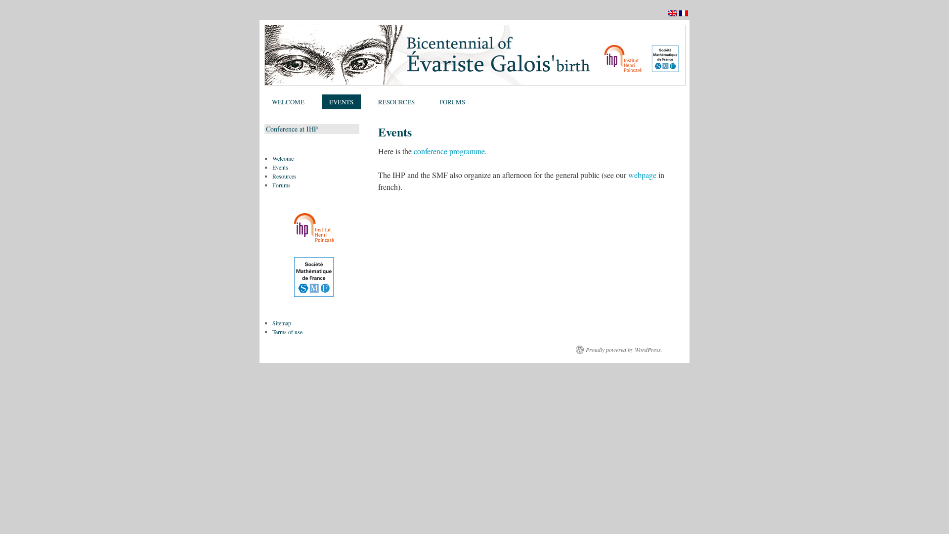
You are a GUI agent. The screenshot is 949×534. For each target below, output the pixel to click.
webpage (642, 175)
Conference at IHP (292, 129)
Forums (452, 101)
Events (341, 101)
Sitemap (281, 323)
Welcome (288, 101)
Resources (396, 101)
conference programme (449, 151)
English (673, 16)
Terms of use (287, 332)
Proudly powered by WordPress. (624, 350)
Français (684, 16)
